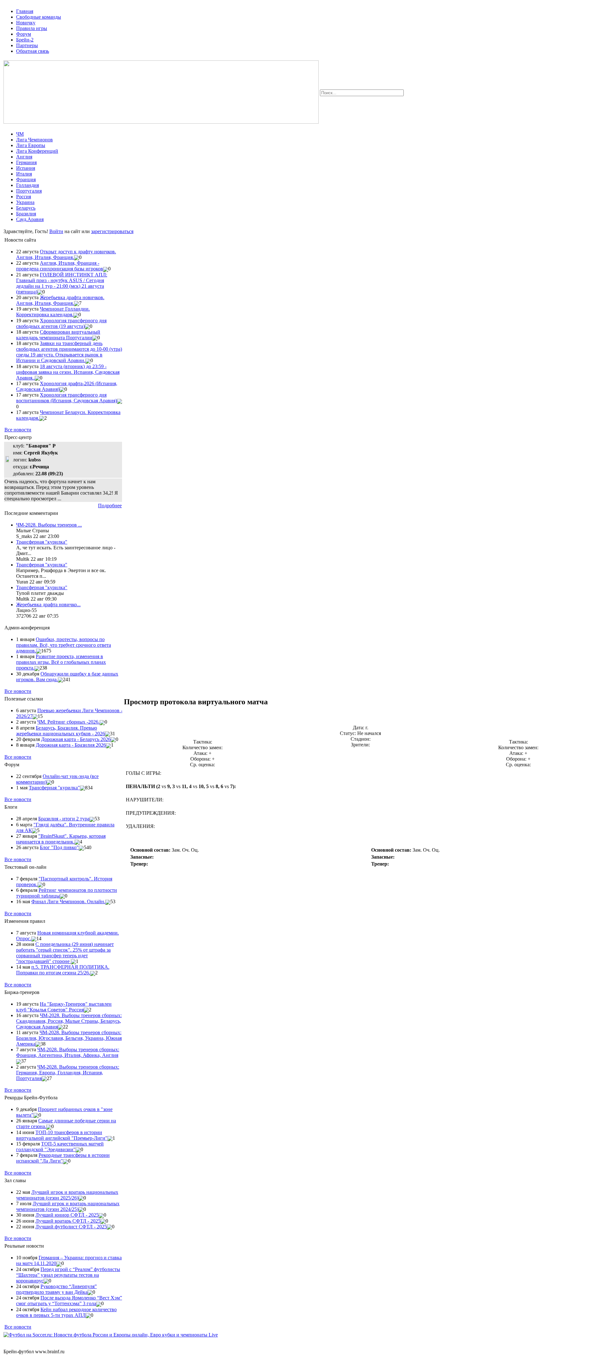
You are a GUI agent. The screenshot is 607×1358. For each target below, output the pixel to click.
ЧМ (20, 134)
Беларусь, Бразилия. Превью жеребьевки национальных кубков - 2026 (60, 730)
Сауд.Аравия (30, 219)
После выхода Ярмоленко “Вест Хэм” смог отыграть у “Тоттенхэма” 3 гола (69, 1300)
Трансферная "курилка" (41, 542)
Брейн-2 (25, 39)
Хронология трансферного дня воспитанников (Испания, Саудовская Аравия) (66, 397)
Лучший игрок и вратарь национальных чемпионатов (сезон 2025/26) (67, 1195)
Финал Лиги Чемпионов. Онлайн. (68, 901)
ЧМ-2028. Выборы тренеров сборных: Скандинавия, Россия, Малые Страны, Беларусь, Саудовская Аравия (69, 1021)
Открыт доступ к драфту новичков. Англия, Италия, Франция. (66, 254)
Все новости (17, 429)
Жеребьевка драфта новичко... (48, 604)
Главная (24, 11)
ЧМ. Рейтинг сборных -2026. (68, 722)
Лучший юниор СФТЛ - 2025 (67, 1215)
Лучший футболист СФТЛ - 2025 (71, 1226)
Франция (26, 179)
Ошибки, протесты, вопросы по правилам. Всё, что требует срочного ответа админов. (63, 645)
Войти (56, 231)
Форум (23, 34)
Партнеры (27, 45)
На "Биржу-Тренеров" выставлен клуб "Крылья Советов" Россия (64, 1006)
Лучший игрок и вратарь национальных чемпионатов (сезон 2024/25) (68, 1206)
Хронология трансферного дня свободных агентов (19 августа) (61, 323)
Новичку (25, 22)
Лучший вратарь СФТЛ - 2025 (68, 1221)
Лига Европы (30, 145)
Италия (24, 173)
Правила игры (31, 28)
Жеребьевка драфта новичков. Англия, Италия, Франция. (60, 300)
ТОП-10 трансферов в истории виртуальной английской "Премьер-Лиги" (61, 1135)
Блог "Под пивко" (59, 847)
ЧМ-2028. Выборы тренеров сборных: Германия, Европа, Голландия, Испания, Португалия (67, 1072)
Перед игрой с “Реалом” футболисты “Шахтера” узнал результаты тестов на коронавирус (68, 1275)
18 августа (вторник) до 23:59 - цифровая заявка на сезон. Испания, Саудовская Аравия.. (68, 372)
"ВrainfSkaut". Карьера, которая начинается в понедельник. (61, 838)
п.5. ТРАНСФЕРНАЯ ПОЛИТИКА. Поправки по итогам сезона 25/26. (62, 969)
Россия (23, 196)
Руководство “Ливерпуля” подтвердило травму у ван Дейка (56, 1289)
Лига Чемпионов (34, 139)
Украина (25, 202)
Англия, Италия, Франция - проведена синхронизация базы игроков (59, 265)
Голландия (27, 185)
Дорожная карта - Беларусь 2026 (76, 739)
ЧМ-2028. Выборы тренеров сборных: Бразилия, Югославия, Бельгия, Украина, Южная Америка (69, 1038)
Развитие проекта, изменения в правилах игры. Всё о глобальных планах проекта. (61, 662)
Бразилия (26, 213)
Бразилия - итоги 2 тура (63, 818)
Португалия (29, 191)
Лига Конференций (37, 151)
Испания (25, 168)
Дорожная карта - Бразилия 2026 (71, 745)
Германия (26, 162)
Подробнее (110, 505)
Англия (24, 156)
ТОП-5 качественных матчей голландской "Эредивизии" (60, 1146)
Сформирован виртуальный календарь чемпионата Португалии (58, 334)
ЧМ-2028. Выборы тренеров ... (49, 525)
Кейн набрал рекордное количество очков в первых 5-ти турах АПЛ (66, 1312)
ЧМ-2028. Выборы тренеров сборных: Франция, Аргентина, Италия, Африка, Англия (67, 1052)
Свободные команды (38, 17)
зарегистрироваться (112, 231)
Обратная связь (32, 51)
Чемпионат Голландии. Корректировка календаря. (53, 311)
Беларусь (25, 208)
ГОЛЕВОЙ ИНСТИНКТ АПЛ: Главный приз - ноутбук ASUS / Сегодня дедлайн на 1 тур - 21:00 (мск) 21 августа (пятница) (61, 283)
